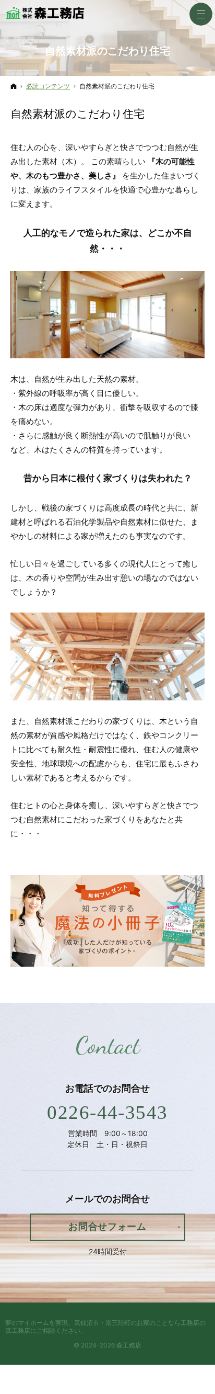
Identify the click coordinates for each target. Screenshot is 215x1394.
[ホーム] (13, 86)
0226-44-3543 (107, 1112)
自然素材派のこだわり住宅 (77, 113)
